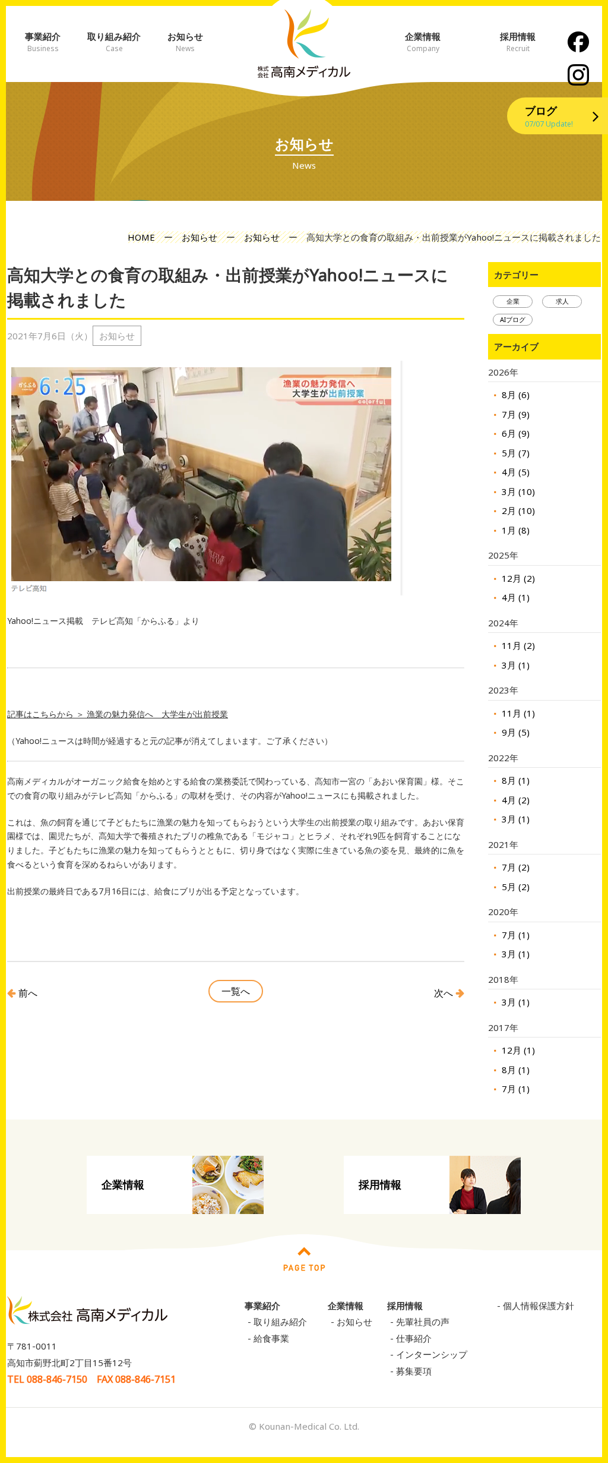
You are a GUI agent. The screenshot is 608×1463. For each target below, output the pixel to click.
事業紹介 (43, 41)
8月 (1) (514, 780)
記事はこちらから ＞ (47, 714)
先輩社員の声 (422, 1322)
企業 (513, 301)
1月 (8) (514, 530)
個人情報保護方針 (538, 1305)
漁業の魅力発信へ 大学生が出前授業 (157, 714)
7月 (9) (514, 414)
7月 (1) (514, 935)
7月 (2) (514, 867)
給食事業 (271, 1338)
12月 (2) (517, 578)
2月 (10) (517, 510)
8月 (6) (514, 395)
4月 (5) (514, 472)
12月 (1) (517, 1050)
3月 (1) (514, 665)
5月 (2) (514, 887)
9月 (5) (514, 732)
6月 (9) (514, 433)
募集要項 (414, 1371)
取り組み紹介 (114, 41)
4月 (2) (514, 800)
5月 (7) (514, 453)
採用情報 (380, 1184)
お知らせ (185, 41)
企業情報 (423, 41)
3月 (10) (517, 491)
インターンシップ (431, 1354)
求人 (562, 301)
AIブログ (512, 319)
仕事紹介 (414, 1338)
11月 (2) (517, 645)
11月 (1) (517, 713)
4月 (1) (514, 597)
